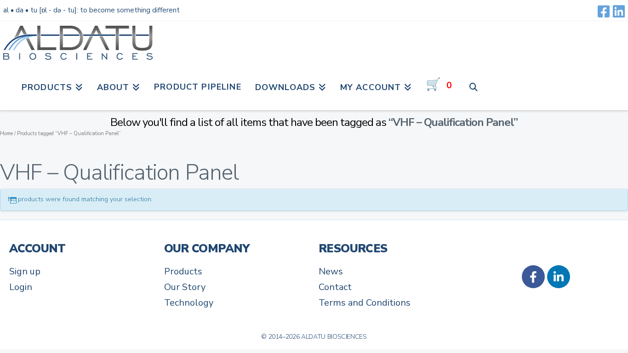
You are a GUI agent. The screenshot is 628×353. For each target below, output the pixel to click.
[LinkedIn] (619, 11)
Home (6, 133)
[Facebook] (604, 11)
